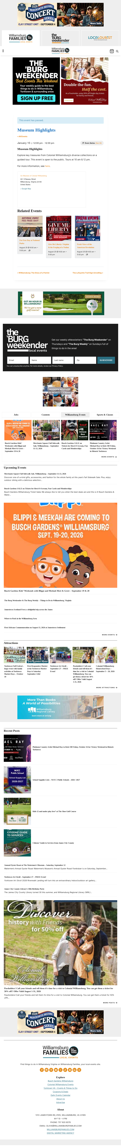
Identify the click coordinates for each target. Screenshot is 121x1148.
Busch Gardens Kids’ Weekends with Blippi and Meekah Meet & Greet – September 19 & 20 (15, 447)
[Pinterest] (51, 1070)
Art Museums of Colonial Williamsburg (33, 176)
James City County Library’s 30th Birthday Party (24, 889)
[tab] (16, 414)
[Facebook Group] (70, 1070)
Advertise (60, 1102)
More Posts (109, 1003)
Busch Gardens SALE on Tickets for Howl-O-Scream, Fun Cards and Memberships (75, 446)
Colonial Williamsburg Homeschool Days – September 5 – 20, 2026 (105, 668)
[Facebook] (42, 1070)
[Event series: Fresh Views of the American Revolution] (87, 254)
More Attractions (105, 687)
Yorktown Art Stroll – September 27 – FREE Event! (59, 668)
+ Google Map (25, 188)
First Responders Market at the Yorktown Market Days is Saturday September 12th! (37, 670)
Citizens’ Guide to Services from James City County (53, 843)
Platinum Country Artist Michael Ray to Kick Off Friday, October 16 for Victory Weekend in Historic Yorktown (103, 447)
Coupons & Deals (60, 1091)
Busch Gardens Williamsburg (60, 1081)
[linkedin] (75, 1070)
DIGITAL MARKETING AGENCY (60, 1133)
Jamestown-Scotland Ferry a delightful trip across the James (28, 610)
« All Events (22, 136)
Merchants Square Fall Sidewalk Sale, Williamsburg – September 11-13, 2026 (46, 446)
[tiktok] (65, 1070)
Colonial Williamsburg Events (60, 1084)
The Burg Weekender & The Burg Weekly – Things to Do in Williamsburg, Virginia (37, 600)
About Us (60, 1099)
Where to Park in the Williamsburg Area (20, 619)
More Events (108, 457)
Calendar (112, 51)
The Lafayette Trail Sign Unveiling (87, 273)
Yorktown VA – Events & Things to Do (60, 1088)
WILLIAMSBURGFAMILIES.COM (60, 1129)
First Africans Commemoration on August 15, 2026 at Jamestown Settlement (34, 628)
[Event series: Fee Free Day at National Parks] (29, 250)
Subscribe (106, 360)
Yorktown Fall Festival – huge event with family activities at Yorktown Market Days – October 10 (14, 671)
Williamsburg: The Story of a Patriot (33, 273)
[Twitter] (60, 1070)
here (47, 166)
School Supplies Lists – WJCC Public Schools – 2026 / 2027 (56, 780)
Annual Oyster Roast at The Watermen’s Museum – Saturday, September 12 (34, 865)
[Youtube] (56, 1070)
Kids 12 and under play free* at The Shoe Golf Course (54, 811)
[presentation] (18, 430)
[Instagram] (47, 1070)
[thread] (79, 1070)
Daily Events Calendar (60, 1095)
